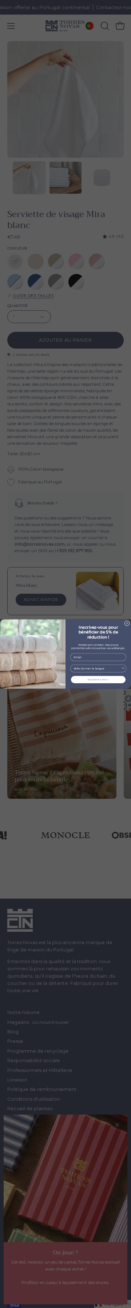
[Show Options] (123, 668)
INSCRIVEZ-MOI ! (98, 679)
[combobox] (97, 668)
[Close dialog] (127, 623)
